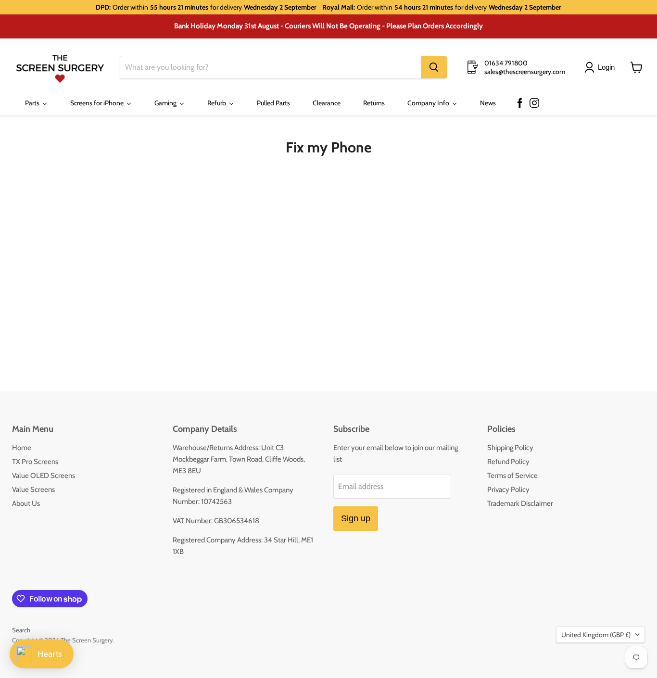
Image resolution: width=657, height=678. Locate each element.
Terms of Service (512, 475)
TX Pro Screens (35, 461)
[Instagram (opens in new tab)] (534, 103)
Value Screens (33, 489)
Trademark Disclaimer (520, 503)
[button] (601, 67)
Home (21, 447)
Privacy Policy (508, 489)
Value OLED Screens (43, 475)
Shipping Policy (510, 447)
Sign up (355, 518)
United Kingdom (596, 634)
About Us (26, 503)
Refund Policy (508, 461)
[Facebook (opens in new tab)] (520, 103)
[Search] (434, 67)
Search (21, 630)
